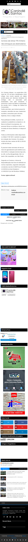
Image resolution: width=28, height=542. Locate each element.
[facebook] (7, 1)
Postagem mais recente (7, 207)
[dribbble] (15, 540)
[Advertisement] (14, 312)
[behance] (20, 540)
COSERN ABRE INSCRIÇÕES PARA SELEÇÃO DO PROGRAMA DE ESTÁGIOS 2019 (16, 472)
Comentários (23, 468)
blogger (5, 214)
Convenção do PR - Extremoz (15, 477)
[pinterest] (12, 1)
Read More (5, 514)
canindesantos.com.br (8, 463)
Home (2, 35)
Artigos (5, 468)
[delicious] (26, 540)
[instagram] (20, 1)
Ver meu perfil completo (6, 465)
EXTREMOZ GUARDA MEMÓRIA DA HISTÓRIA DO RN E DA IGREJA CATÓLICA (16, 489)
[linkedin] (13, 516)
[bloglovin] (15, 1)
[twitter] (7, 516)
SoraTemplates (10, 535)
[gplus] (10, 1)
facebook (22, 214)
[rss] (18, 1)
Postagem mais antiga (20, 210)
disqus (13, 214)
